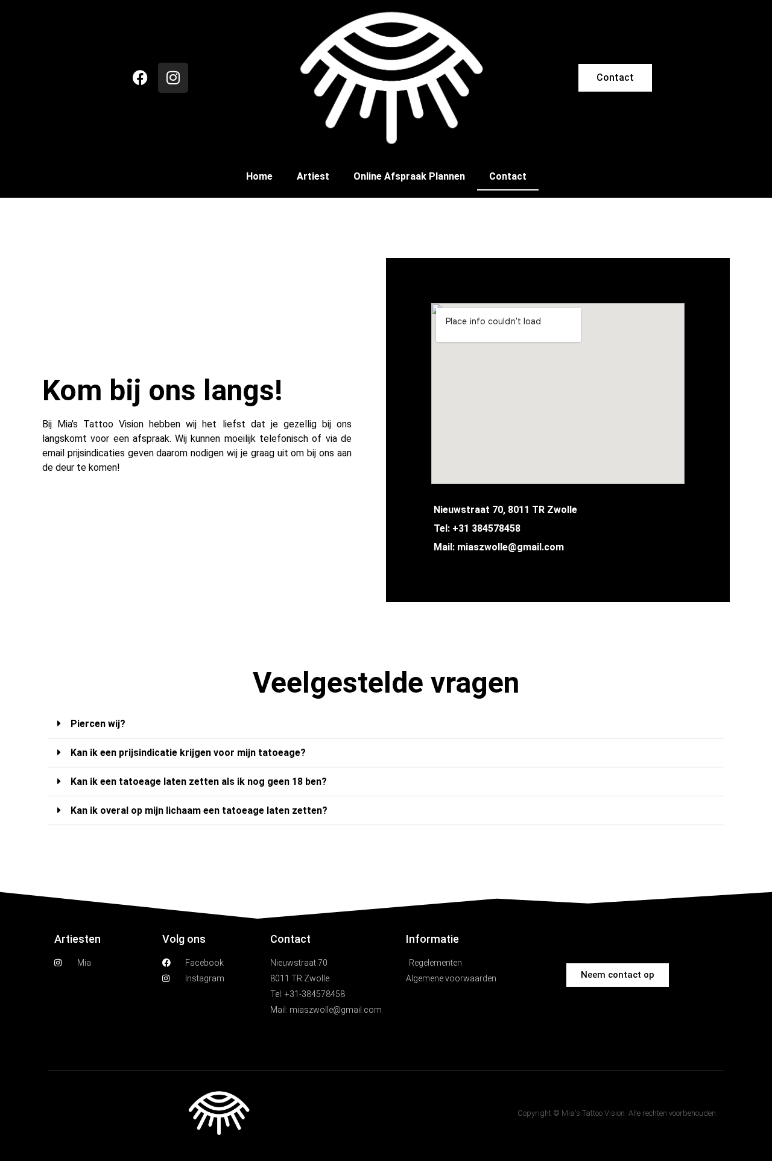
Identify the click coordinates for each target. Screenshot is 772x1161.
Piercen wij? (98, 723)
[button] (386, 724)
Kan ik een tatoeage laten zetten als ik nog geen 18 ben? (199, 781)
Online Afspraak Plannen (409, 176)
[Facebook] (140, 78)
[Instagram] (173, 78)
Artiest (313, 176)
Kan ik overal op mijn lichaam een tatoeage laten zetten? (199, 810)
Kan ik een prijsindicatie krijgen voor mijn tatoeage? (188, 752)
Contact (508, 176)
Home (259, 176)
